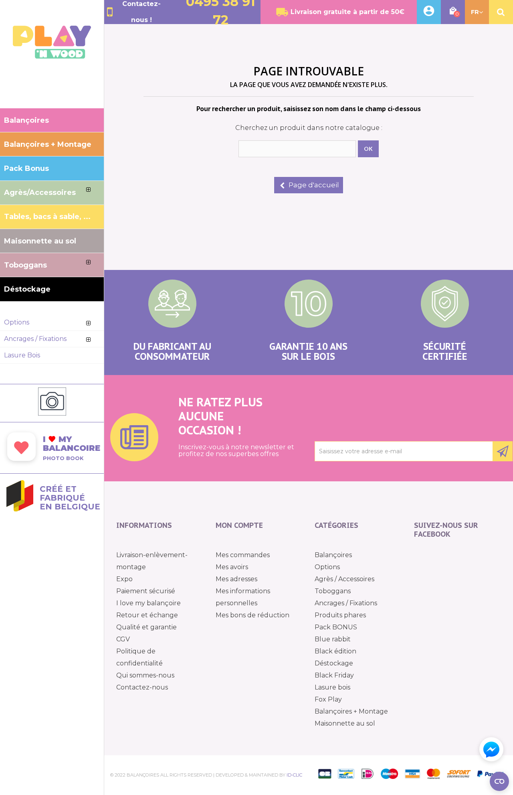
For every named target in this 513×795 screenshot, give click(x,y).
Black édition (335, 651)
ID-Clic (294, 775)
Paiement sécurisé (145, 591)
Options (327, 567)
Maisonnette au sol (345, 723)
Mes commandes (243, 555)
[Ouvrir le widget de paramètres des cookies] (499, 781)
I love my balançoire (148, 603)
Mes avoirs (232, 567)
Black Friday (334, 675)
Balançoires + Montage (351, 711)
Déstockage (334, 663)
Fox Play (328, 699)
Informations (144, 525)
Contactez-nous (142, 687)
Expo (124, 579)
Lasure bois (332, 687)
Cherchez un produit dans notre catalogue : (308, 128)
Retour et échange (147, 615)
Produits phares (340, 615)
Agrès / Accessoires (344, 579)
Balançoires (333, 555)
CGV (123, 639)
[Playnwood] (52, 56)
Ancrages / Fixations (346, 603)
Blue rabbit (333, 639)
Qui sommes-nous (145, 675)
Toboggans (333, 591)
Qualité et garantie (146, 627)
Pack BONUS (336, 627)
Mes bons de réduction (252, 615)
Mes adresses (236, 579)
